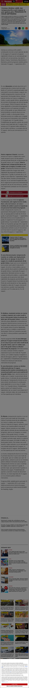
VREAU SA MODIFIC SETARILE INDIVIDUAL (14, 686)
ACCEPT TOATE (14, 684)
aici (10, 671)
